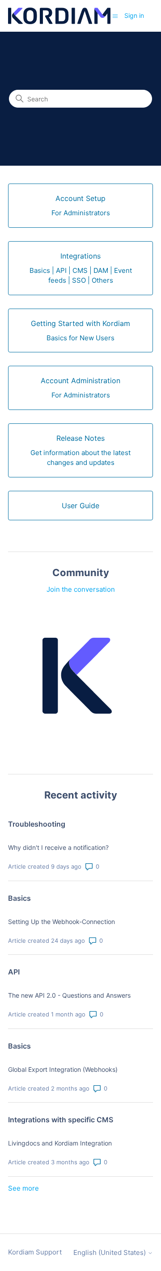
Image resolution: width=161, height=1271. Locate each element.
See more (23, 1188)
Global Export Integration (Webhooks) (63, 1069)
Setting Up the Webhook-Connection (61, 921)
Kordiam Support (35, 1252)
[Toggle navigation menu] (115, 15)
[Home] (59, 16)
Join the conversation (81, 589)
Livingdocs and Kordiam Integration (60, 1143)
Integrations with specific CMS (60, 1119)
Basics (19, 898)
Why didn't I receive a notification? (58, 847)
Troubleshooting (36, 823)
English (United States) (110, 1252)
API (14, 971)
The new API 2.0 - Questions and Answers (69, 995)
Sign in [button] (134, 15)
